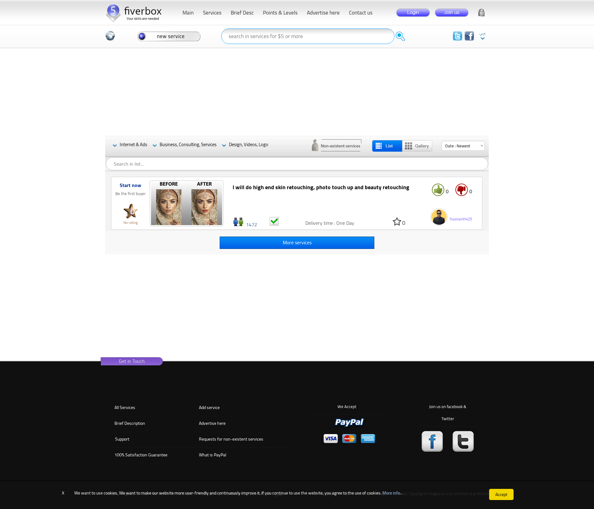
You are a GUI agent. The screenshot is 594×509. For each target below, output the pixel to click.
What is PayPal (212, 455)
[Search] (400, 36)
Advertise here (212, 423)
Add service (209, 407)
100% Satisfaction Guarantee (140, 455)
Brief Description (129, 423)
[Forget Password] (481, 11)
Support (122, 439)
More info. (391, 493)
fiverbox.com (136, 12)
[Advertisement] (297, 91)
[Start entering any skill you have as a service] (168, 36)
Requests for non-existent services (231, 439)
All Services (124, 407)
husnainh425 (461, 219)
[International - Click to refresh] (110, 36)
